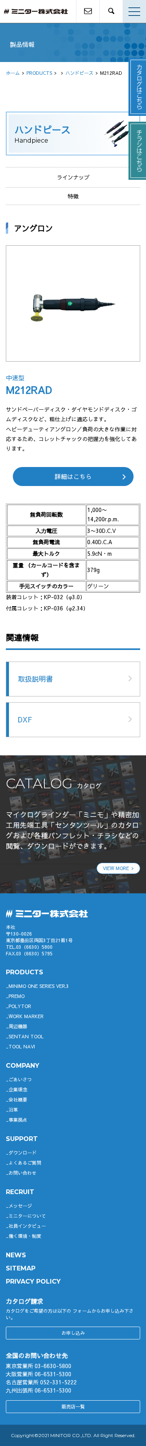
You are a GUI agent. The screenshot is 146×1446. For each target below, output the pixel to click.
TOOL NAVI (22, 1046)
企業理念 (18, 1089)
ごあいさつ (20, 1079)
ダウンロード (23, 1153)
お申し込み (73, 1333)
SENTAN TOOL (26, 1036)
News (16, 1255)
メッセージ (20, 1206)
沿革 (13, 1109)
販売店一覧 (73, 1406)
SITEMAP (20, 1268)
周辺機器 (18, 1026)
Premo (17, 996)
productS (24, 972)
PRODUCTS (39, 73)
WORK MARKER (26, 1016)
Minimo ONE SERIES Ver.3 (39, 986)
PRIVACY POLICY (33, 1281)
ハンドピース (79, 73)
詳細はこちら (73, 476)
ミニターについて (27, 1216)
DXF (25, 719)
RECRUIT (20, 1192)
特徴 (73, 196)
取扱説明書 (35, 679)
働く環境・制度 (25, 1236)
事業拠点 (18, 1120)
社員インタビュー (27, 1226)
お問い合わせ (23, 1173)
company (22, 1065)
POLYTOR (20, 1006)
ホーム (13, 73)
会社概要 (18, 1099)
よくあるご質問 (25, 1163)
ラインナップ (73, 177)
